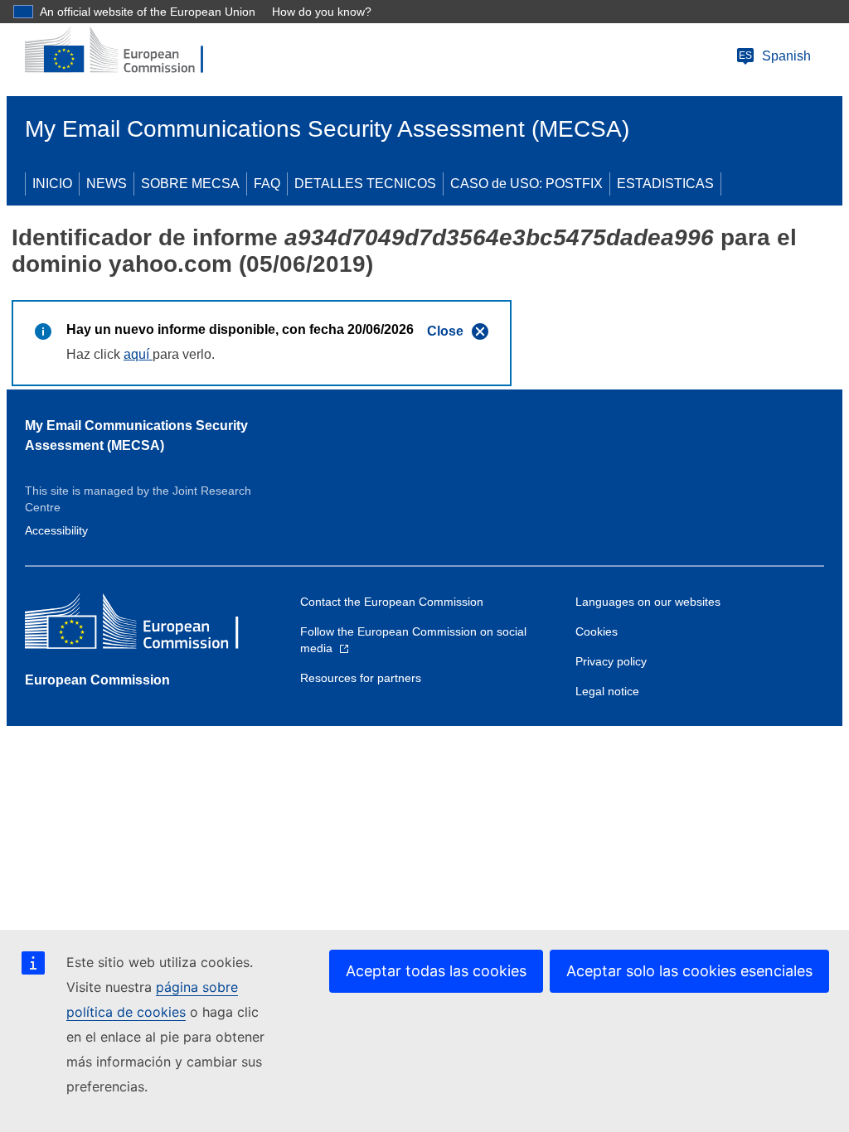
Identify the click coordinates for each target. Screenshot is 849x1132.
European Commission (97, 680)
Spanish (775, 56)
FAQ (267, 184)
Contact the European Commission (391, 601)
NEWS (106, 184)
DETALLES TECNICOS (365, 184)
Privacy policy (611, 661)
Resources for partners (360, 678)
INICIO (52, 184)
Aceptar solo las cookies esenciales (689, 971)
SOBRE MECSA (190, 184)
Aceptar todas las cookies (436, 971)
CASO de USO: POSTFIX (526, 184)
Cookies (596, 631)
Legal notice (607, 691)
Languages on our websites (647, 601)
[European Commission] (125, 51)
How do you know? (321, 11)
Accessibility (56, 530)
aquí (138, 354)
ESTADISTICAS (665, 184)
